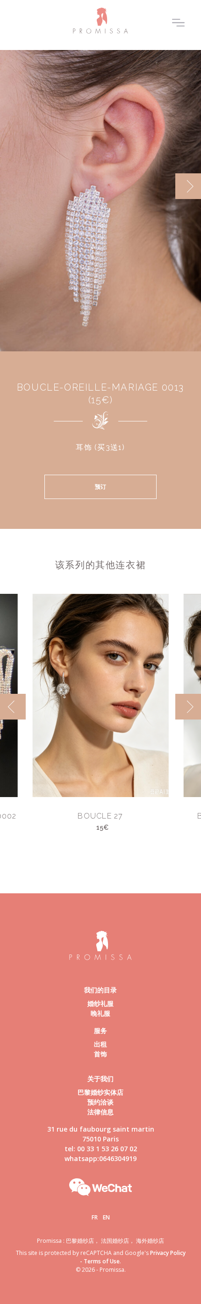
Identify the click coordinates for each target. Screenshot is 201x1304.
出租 (100, 1044)
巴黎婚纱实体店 (100, 1092)
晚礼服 (100, 1013)
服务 (100, 1030)
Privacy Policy (168, 1253)
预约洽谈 (100, 1101)
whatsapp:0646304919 (100, 1158)
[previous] (13, 186)
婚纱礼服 (100, 1003)
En (106, 1217)
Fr (95, 1217)
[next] (188, 186)
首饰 (100, 1053)
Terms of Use (102, 1261)
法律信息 (100, 1111)
